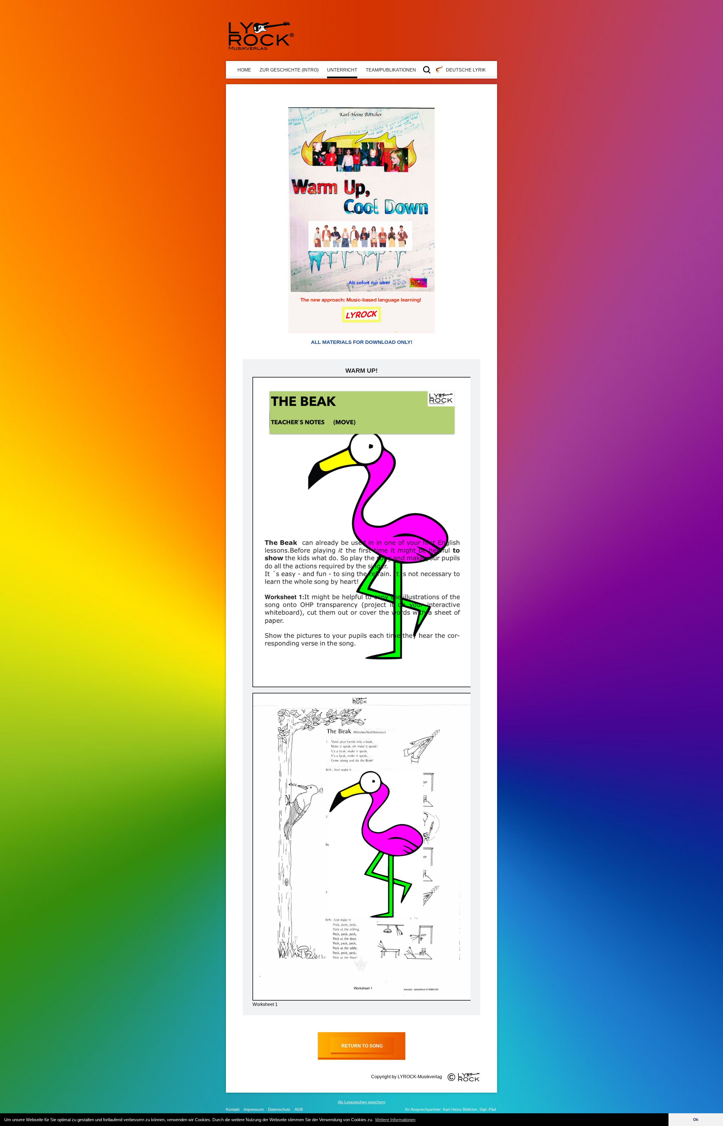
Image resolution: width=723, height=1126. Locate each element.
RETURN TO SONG (362, 1046)
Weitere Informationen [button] (395, 1119)
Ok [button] (695, 1119)
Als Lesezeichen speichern (362, 1102)
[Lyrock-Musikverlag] (261, 33)
